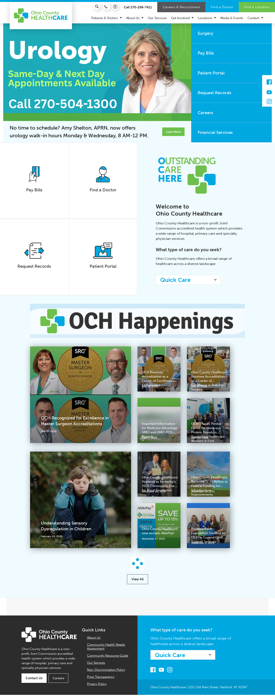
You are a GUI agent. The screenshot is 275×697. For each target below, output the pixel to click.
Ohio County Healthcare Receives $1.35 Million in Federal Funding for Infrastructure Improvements (209, 485)
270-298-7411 (141, 7)
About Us (94, 680)
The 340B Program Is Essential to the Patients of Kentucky (208, 587)
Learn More (173, 131)
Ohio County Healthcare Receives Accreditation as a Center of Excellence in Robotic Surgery (209, 380)
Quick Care (175, 280)
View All (137, 622)
